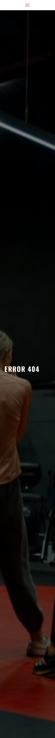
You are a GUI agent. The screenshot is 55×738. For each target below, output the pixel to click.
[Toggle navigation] (27, 5)
